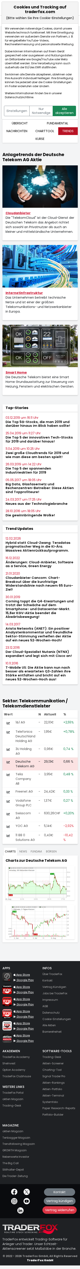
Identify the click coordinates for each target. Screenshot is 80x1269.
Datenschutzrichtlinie (19, 97)
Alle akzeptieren (64, 111)
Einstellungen (17, 111)
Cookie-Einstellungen (57, 82)
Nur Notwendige (41, 111)
